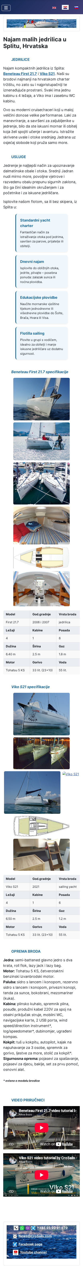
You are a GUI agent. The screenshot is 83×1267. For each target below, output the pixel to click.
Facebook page (31, 1244)
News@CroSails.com (35, 1236)
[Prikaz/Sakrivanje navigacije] (6, 8)
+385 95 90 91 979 (52, 1228)
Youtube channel (33, 1252)
